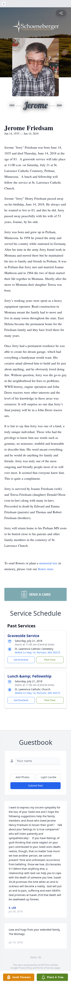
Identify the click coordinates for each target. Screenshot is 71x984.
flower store (45, 569)
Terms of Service (45, 967)
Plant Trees (50, 659)
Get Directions (21, 659)
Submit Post (35, 785)
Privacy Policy (25, 967)
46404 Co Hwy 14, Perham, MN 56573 (37, 652)
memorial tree (48, 563)
